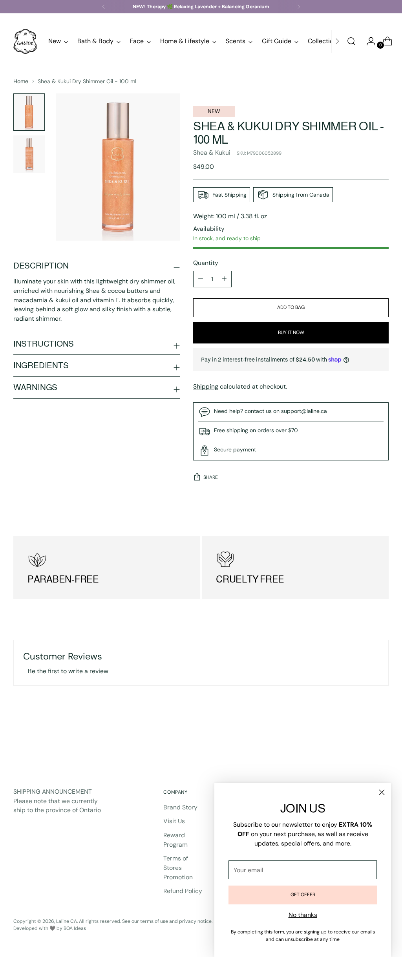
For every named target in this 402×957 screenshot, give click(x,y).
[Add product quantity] (201, 279)
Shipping (205, 386)
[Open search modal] (351, 41)
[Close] (382, 792)
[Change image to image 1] (29, 112)
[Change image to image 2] (29, 154)
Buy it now (291, 332)
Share (210, 477)
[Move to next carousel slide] (382, 741)
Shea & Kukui (211, 152)
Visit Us (174, 821)
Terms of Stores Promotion (178, 867)
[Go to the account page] (368, 41)
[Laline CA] (25, 41)
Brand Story (180, 807)
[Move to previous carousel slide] (364, 741)
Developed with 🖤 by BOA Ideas (49, 928)
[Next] (298, 6)
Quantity (205, 263)
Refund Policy (182, 891)
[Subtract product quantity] (224, 279)
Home (20, 81)
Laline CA (66, 921)
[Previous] (103, 6)
